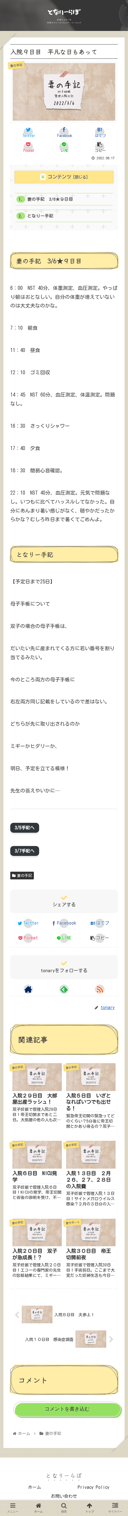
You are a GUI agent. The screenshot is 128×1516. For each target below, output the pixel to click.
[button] (114, 901)
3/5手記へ (24, 828)
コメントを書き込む (67, 1408)
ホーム (34, 1487)
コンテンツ (59, 176)
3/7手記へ (24, 851)
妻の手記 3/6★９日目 (50, 199)
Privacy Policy (93, 1487)
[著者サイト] (28, 989)
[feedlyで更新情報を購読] (64, 989)
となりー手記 (40, 216)
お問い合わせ (64, 1496)
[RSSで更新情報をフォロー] (100, 989)
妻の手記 (24, 875)
